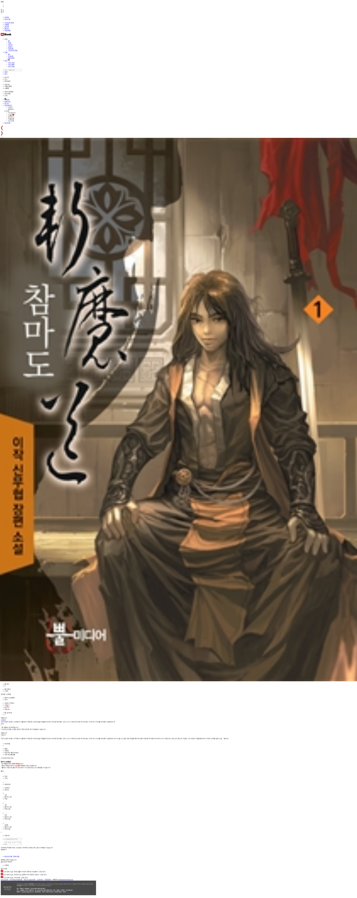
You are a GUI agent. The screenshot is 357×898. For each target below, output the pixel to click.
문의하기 (11, 117)
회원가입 (7, 101)
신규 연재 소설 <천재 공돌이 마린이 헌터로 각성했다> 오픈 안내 (24, 871)
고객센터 (40, 879)
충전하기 (11, 109)
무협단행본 (8, 86)
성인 (5, 60)
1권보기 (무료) (9, 703)
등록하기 (4, 849)
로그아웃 (11, 121)
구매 (5, 778)
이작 (5, 699)
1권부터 (7, 788)
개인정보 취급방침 (16, 879)
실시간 (6, 77)
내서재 (6, 26)
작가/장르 (11, 58)
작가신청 (7, 19)
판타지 (10, 45)
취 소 (2, 10)
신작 (5, 95)
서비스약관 (4, 879)
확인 (2, 771)
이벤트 (6, 17)
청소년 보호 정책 (29, 879)
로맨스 (10, 47)
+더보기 (3, 720)
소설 (5, 39)
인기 (5, 79)
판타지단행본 (8, 91)
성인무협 (7, 93)
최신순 (6, 790)
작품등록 (11, 119)
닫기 (5, 74)
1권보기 (7, 705)
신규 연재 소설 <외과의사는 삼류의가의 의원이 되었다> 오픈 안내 (24, 874)
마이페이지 (8, 105)
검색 (5, 72)
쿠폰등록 (7, 30)
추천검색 (7, 81)
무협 (9, 43)
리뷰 (6, 709)
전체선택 (7, 784)
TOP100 (10, 48)
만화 (5, 52)
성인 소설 (11, 62)
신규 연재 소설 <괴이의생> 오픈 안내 (15, 877)
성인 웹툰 (11, 64)
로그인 (6, 103)
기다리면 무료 (9, 22)
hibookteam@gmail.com (66, 879)
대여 (5, 776)
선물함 (6, 24)
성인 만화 (11, 66)
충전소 (6, 28)
